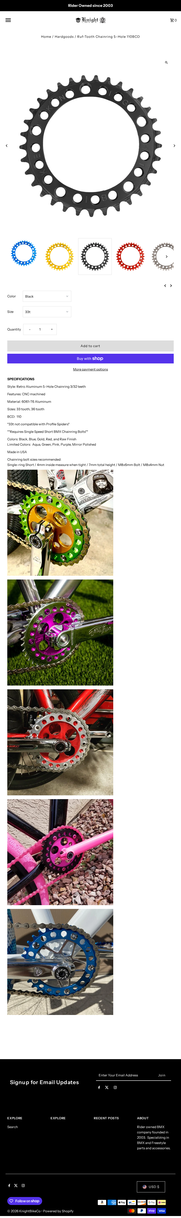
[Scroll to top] (172, 1206)
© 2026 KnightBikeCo (24, 1211)
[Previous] (7, 146)
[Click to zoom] (167, 62)
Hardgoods (64, 36)
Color (11, 296)
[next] (171, 285)
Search (12, 1127)
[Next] (174, 146)
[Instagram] (115, 1088)
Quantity (14, 329)
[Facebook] (99, 1088)
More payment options (90, 369)
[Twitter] (107, 1088)
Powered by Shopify (58, 1211)
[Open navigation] (38, 20)
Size (10, 312)
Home (46, 36)
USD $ (154, 1187)
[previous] (165, 285)
